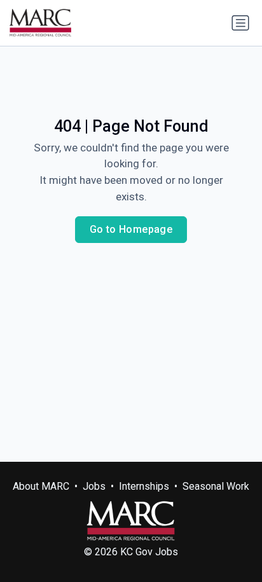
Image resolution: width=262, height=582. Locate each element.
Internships (144, 486)
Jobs (94, 486)
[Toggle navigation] (240, 23)
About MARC (41, 486)
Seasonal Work (216, 486)
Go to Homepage (131, 229)
